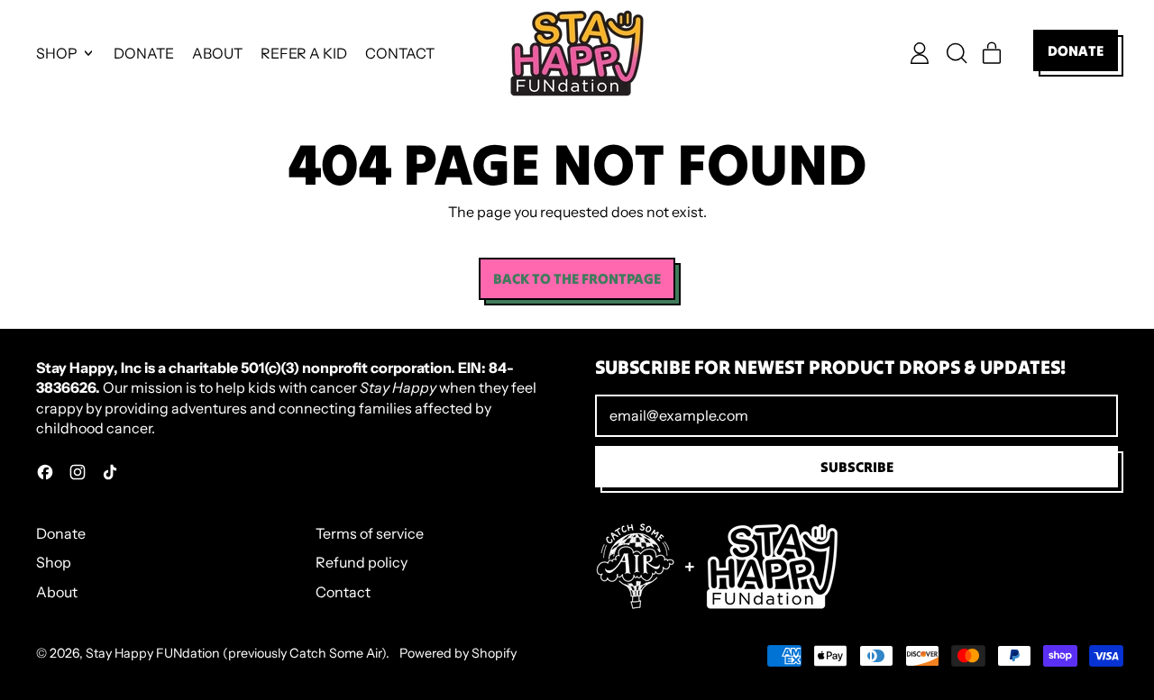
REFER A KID (304, 53)
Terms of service (370, 533)
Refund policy (362, 562)
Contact (343, 592)
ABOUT (217, 53)
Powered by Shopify (458, 653)
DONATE (144, 53)
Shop (53, 562)
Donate (61, 533)
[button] (955, 53)
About (57, 592)
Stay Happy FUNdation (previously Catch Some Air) (236, 653)
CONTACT (400, 53)
